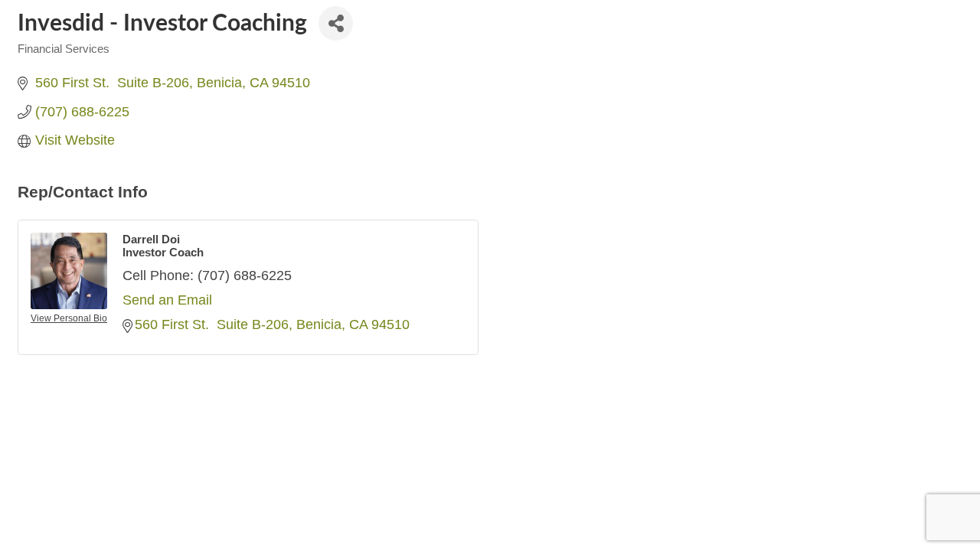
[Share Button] (335, 23)
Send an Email (167, 300)
